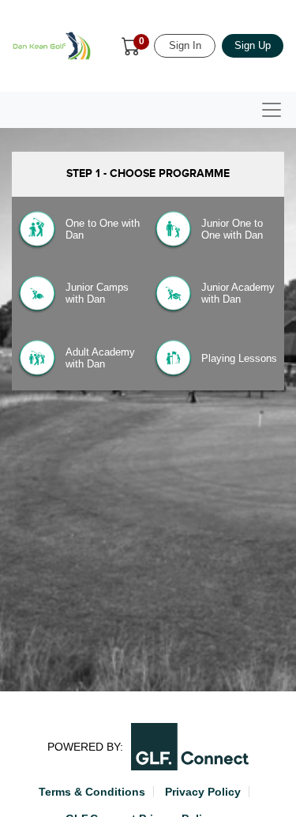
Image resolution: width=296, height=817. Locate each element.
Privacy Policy (203, 791)
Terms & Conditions (92, 791)
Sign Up (252, 45)
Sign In (185, 45)
